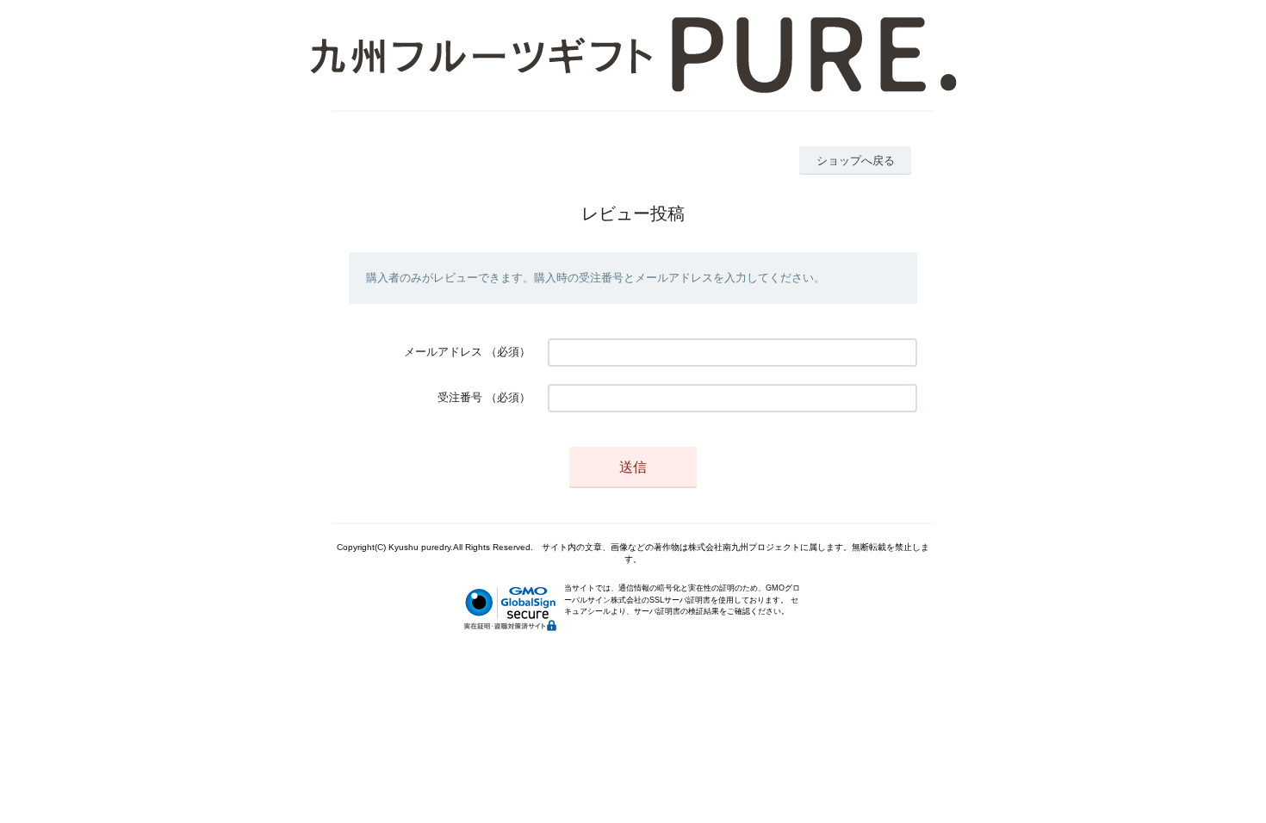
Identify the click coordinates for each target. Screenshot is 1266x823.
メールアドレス (443, 351)
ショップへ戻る (855, 160)
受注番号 (460, 397)
